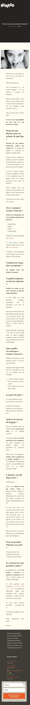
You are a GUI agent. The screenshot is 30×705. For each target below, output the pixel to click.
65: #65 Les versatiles (12, 677)
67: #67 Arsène (11, 661)
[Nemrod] (7, 5)
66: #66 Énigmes (11, 666)
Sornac (19, 26)
